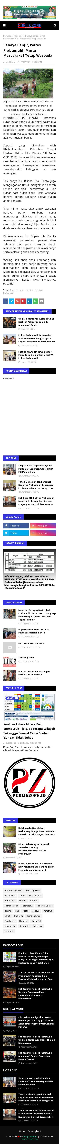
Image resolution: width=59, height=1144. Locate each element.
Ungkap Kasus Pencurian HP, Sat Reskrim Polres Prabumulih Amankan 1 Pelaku (36, 322)
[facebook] (16, 525)
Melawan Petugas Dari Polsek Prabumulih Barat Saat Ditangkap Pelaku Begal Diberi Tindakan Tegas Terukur (37, 615)
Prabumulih (18, 36)
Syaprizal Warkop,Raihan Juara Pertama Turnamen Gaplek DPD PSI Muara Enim (35, 468)
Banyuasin (24, 926)
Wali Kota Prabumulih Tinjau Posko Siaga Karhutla (34, 673)
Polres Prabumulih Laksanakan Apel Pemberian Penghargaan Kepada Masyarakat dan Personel (36, 338)
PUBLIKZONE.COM (29, 1139)
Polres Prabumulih (13, 890)
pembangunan (33, 916)
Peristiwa (39, 290)
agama (8, 910)
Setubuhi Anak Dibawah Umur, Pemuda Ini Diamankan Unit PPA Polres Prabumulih (35, 355)
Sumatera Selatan (45, 905)
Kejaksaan (37, 926)
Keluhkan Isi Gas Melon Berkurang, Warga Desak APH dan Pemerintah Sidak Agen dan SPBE (36, 831)
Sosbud (35, 910)
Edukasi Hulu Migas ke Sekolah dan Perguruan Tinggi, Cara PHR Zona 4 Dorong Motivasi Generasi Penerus (36, 1022)
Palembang (27, 905)
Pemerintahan (11, 905)
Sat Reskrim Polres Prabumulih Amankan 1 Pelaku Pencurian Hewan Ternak (35, 1056)
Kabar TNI (36, 921)
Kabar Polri (10, 900)
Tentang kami (34, 1131)
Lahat (7, 916)
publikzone (11, 62)
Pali (17, 910)
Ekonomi (23, 921)
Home (22, 1131)
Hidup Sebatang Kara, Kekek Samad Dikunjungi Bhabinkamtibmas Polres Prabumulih (33, 849)
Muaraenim (10, 926)
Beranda (7, 36)
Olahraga (18, 916)
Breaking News (17, 290)
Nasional (9, 931)
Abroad (33, 900)
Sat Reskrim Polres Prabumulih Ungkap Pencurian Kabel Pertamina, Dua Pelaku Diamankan (35, 993)
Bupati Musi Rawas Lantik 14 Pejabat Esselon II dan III (33, 631)
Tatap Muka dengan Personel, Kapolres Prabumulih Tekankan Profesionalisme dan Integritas (35, 485)
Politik (25, 910)
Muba (22, 895)
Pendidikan (10, 921)
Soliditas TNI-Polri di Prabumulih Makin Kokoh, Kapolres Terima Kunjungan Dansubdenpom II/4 (36, 501)
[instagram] (43, 525)
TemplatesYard (30, 1136)
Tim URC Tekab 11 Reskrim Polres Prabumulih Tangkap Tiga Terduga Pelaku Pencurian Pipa (36, 975)
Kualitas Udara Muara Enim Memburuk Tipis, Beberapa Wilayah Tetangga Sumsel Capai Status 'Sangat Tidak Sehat (29, 730)
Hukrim (29, 290)
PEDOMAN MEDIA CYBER (31, 643)
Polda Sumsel (35, 895)
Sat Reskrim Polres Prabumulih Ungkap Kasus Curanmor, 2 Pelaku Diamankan (37, 1040)
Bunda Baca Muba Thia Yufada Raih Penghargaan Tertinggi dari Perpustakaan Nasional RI (36, 866)
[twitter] (16, 533)
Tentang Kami (26, 657)
